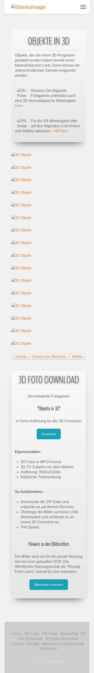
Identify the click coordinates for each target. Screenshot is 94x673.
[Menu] (83, 7)
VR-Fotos (49, 634)
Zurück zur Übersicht (49, 356)
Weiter (77, 356)
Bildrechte (49, 649)
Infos (19, 106)
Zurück (20, 356)
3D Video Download (61, 639)
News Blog (69, 634)
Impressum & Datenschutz (63, 644)
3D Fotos (31, 634)
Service (18, 644)
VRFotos (60, 131)
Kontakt (33, 644)
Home (17, 634)
